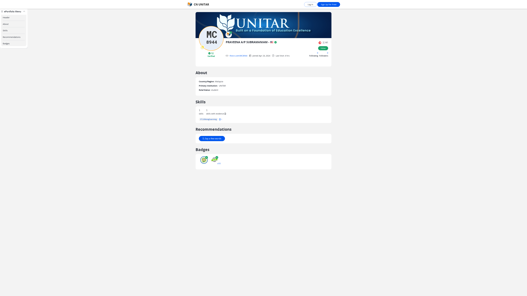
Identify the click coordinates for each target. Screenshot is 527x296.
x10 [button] (219, 163)
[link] (209, 4)
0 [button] (317, 53)
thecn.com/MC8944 (238, 55)
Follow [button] (323, 48)
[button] (228, 35)
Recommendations (11, 37)
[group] (13, 152)
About (6, 24)
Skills (5, 30)
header (6, 17)
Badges (6, 43)
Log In (310, 4)
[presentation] (202, 47)
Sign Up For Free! (329, 4)
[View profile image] (211, 38)
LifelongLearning (209, 119)
